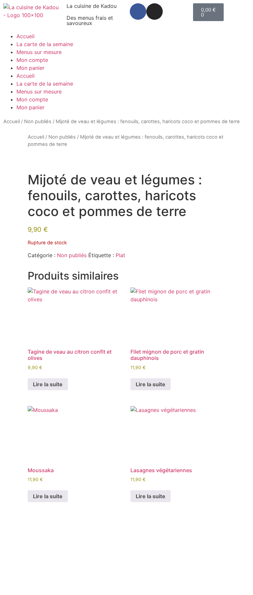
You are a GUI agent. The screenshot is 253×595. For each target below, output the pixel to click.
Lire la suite (48, 384)
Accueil (25, 36)
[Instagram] (154, 11)
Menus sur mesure (39, 52)
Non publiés (37, 121)
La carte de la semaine (44, 44)
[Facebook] (138, 11)
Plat (120, 255)
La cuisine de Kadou (92, 6)
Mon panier (30, 68)
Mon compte (32, 60)
